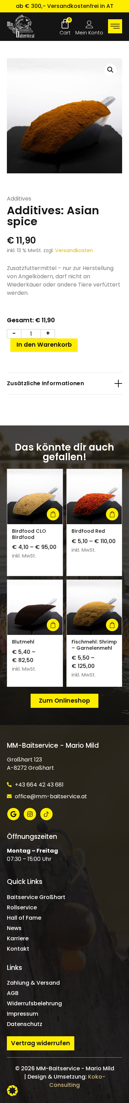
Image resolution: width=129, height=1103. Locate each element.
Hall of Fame (24, 918)
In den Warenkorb (44, 344)
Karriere (18, 938)
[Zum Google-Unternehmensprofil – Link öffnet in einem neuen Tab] (13, 814)
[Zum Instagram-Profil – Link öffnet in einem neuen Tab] (29, 814)
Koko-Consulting (77, 1081)
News (14, 928)
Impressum (22, 1014)
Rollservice (22, 907)
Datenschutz (24, 1024)
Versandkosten (74, 250)
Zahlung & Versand (33, 983)
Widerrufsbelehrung (34, 1003)
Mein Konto (89, 32)
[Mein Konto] (89, 24)
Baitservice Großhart (36, 897)
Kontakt (18, 949)
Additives (19, 199)
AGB (13, 993)
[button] (110, 70)
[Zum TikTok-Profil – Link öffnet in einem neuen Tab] (46, 814)
